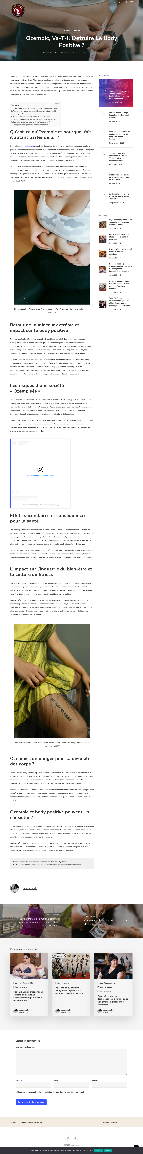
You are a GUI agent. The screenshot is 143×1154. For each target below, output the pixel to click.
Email (56, 1080)
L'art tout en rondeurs (105, 987)
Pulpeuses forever (71, 31)
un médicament (27, 146)
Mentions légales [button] (110, 1122)
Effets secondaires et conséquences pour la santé (31, 116)
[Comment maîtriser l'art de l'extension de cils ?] (107, 921)
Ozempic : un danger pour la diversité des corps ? (31, 122)
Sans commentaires (90, 53)
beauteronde (51, 53)
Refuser (108, 1150)
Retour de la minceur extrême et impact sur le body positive (35, 111)
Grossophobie (109, 983)
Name (19, 1080)
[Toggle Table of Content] (55, 105)
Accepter (99, 1150)
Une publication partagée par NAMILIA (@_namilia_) (40, 505)
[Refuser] (140, 1151)
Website (95, 1080)
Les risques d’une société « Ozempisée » (28, 114)
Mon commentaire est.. (25, 1047)
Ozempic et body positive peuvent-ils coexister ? (31, 125)
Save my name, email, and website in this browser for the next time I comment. (51, 1092)
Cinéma (100, 983)
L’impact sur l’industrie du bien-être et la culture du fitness (34, 119)
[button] (131, 2)
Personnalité (28, 983)
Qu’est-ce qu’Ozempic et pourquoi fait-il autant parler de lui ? (35, 108)
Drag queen (17, 983)
